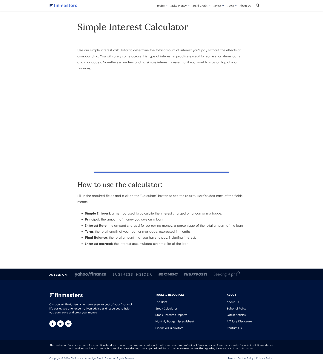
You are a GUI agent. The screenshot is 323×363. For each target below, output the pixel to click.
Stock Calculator (166, 308)
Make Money (178, 5)
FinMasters (76, 358)
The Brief (161, 302)
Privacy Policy (264, 358)
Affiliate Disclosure (239, 321)
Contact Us (234, 328)
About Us (245, 5)
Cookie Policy (245, 358)
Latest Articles (236, 315)
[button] (264, 5)
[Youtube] (68, 326)
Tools (230, 5)
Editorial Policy (237, 308)
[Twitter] (60, 326)
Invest (217, 5)
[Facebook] (53, 326)
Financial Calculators (169, 328)
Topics (161, 5)
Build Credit (200, 5)
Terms (231, 358)
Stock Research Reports (171, 315)
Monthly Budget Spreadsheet (174, 321)
